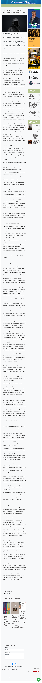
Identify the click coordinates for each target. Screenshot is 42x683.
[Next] (24, 622)
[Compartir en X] (7, 593)
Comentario (7, 652)
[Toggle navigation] (3, 6)
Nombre (6, 647)
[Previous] (5, 622)
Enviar (14, 663)
